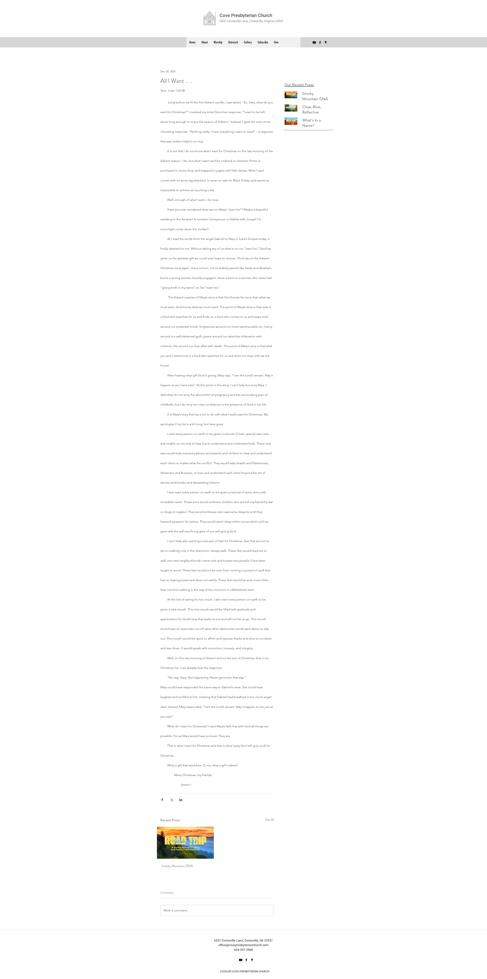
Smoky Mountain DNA (177, 865)
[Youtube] (314, 42)
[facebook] (320, 42)
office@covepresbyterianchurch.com (243, 945)
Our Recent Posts (299, 84)
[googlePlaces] (326, 42)
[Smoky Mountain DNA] (185, 843)
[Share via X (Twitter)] (171, 800)
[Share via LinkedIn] (181, 800)
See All (269, 819)
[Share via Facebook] (162, 800)
